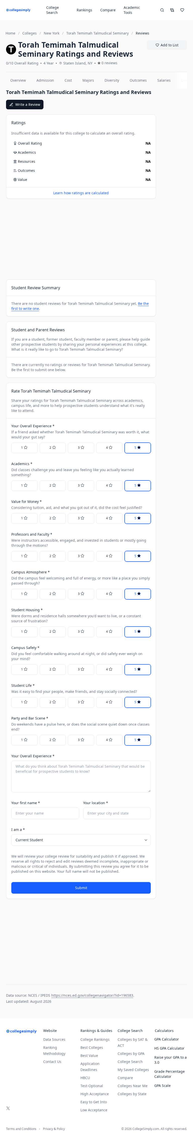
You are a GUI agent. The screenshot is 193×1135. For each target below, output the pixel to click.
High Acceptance (94, 1093)
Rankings (84, 10)
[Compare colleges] (172, 10)
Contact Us (52, 1061)
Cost (68, 80)
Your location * (95, 802)
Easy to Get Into (93, 1101)
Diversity (112, 80)
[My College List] (182, 10)
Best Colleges (91, 1047)
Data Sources (54, 1039)
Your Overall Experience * (33, 756)
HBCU (85, 1077)
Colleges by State (132, 1093)
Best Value (89, 1055)
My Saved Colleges (133, 1069)
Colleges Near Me (133, 1085)
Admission (45, 80)
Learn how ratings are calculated (81, 192)
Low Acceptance (93, 1110)
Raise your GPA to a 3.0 (170, 1060)
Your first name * (25, 802)
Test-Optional (91, 1085)
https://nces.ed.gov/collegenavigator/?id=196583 (92, 995)
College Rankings (95, 1039)
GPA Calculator (166, 1039)
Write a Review (27, 104)
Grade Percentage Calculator (169, 1074)
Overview (18, 80)
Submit (81, 887)
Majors (88, 80)
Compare (108, 10)
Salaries (164, 80)
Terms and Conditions (21, 1129)
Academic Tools (132, 10)
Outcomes (138, 80)
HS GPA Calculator (169, 1048)
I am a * (18, 829)
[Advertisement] (81, 239)
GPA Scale (162, 1085)
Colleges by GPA (131, 1053)
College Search (130, 1061)
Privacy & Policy (54, 1129)
